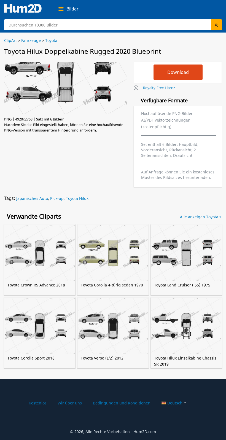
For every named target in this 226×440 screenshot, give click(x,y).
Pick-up (57, 198)
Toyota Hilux (77, 198)
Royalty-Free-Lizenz (159, 87)
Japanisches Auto (32, 198)
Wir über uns (70, 403)
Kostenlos (38, 403)
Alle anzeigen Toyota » (200, 216)
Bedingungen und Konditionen (121, 403)
